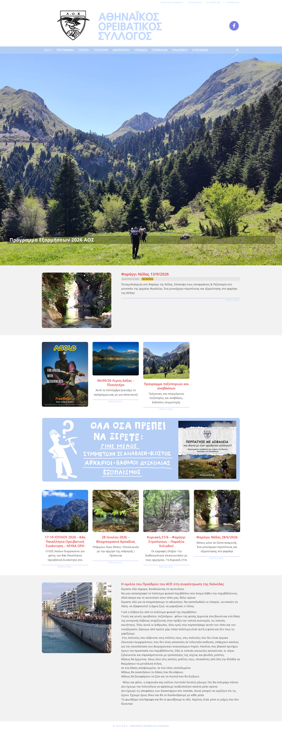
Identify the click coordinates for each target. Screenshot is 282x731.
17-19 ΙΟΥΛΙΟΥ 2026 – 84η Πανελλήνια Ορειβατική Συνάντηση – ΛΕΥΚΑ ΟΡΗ (65, 541)
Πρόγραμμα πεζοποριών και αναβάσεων (166, 386)
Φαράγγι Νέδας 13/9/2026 (145, 274)
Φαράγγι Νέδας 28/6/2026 (217, 537)
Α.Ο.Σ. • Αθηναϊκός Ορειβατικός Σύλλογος (145, 726)
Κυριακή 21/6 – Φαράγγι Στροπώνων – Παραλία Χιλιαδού (166, 541)
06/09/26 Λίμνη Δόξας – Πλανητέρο (115, 382)
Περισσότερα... (232, 300)
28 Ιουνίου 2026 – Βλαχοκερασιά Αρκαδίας (115, 539)
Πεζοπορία (147, 279)
